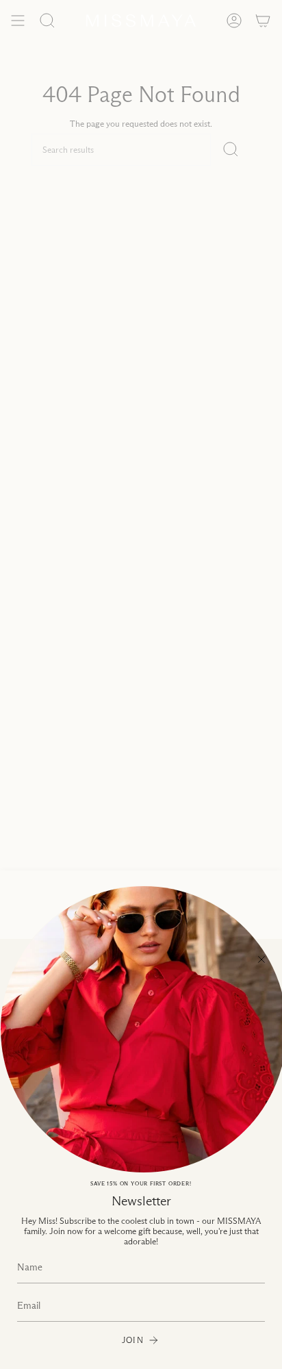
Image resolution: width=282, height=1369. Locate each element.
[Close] (261, 959)
